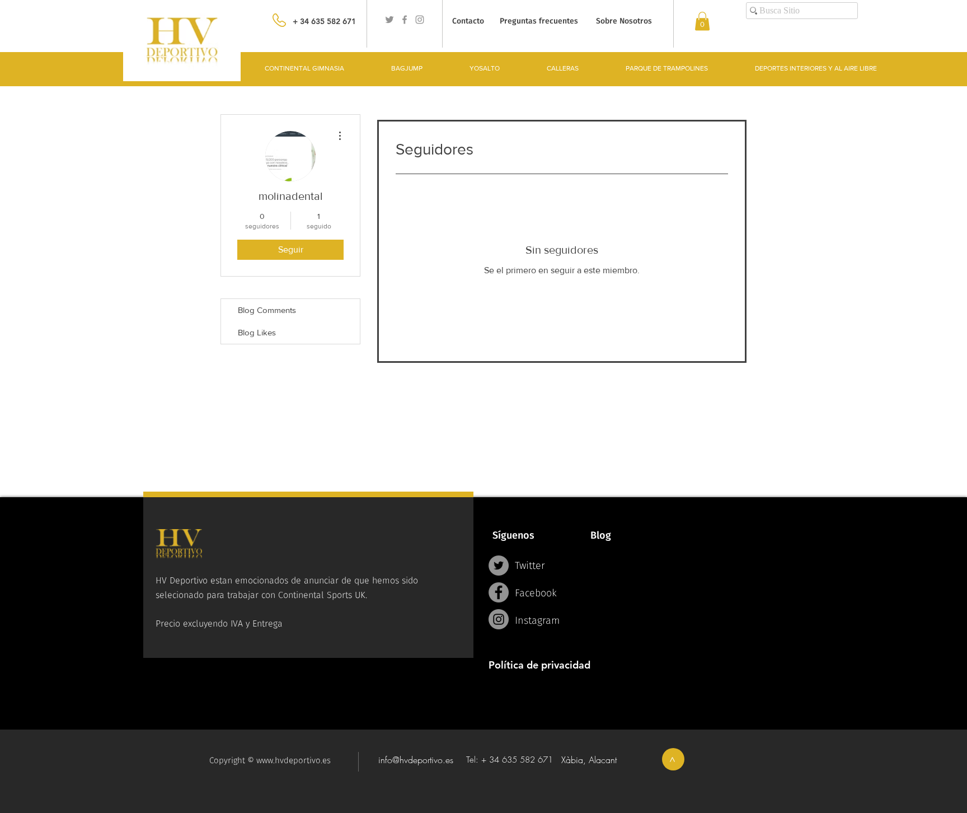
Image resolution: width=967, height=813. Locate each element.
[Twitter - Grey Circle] (499, 565)
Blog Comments (267, 310)
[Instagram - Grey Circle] (499, 619)
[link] (702, 21)
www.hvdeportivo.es (293, 760)
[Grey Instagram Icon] (419, 19)
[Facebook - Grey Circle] (499, 592)
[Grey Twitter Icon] (389, 19)
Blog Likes (257, 332)
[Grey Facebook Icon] (404, 19)
